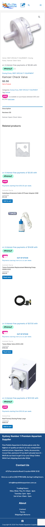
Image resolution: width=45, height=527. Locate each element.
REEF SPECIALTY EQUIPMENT (17, 58)
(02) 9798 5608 (20, 477)
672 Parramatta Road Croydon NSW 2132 (22, 471)
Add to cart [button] (7, 201)
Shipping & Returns (22, 514)
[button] (29, 5)
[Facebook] (22, 521)
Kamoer (7, 92)
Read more (7, 277)
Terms (22, 512)
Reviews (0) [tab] (6, 112)
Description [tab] (6, 108)
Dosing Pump (7, 73)
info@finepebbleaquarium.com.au (22, 482)
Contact (22, 509)
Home (4, 58)
